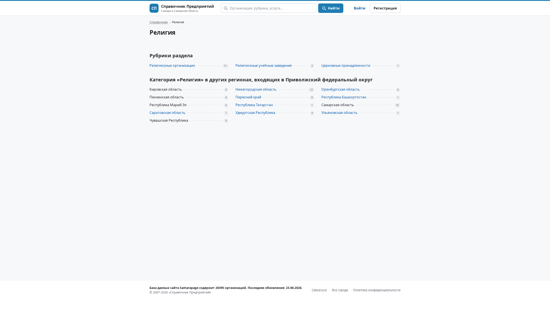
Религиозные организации (172, 65)
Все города (340, 290)
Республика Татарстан (254, 104)
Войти (359, 8)
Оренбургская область (340, 89)
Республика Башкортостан (343, 97)
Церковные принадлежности (345, 65)
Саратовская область (167, 112)
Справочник (159, 22)
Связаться (319, 290)
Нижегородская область (256, 89)
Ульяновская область (339, 112)
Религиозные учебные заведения (263, 65)
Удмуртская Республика (255, 112)
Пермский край (248, 97)
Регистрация (385, 8)
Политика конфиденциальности (376, 290)
